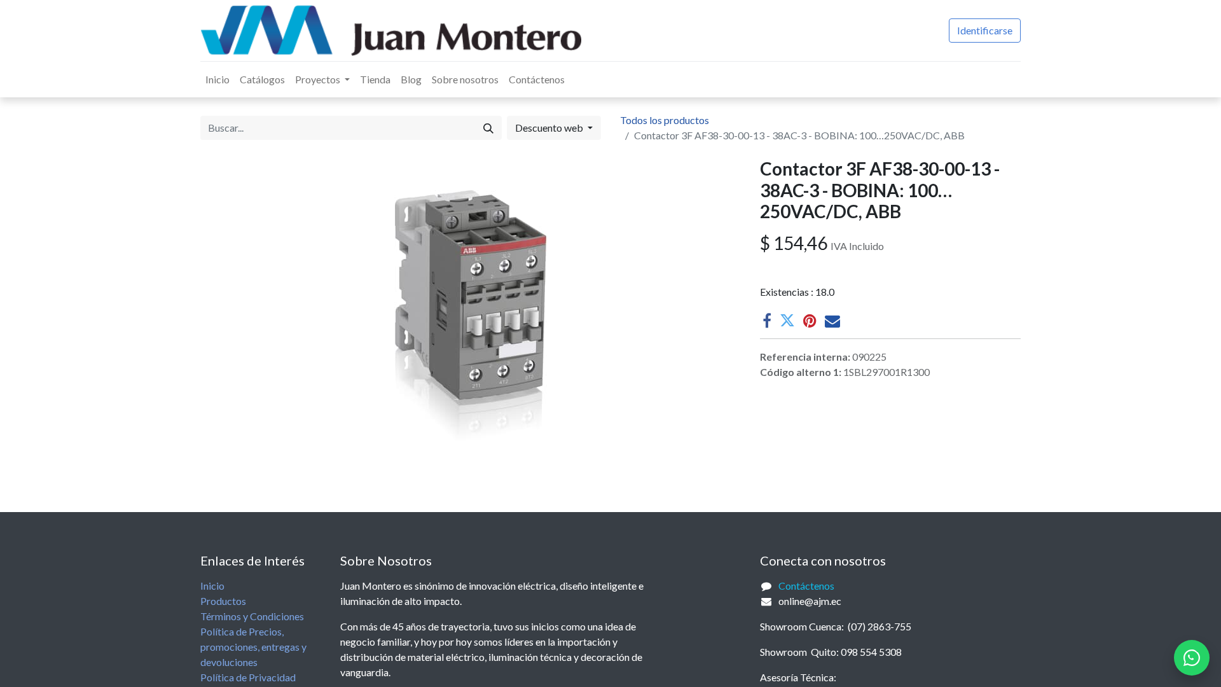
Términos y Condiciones (252, 616)
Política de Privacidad (248, 677)
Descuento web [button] (550, 127)
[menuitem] (217, 79)
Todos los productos (664, 120)
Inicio (212, 585)
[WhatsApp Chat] (1192, 658)
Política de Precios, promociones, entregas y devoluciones (253, 646)
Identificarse (984, 30)
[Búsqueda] (488, 128)
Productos (223, 601)
